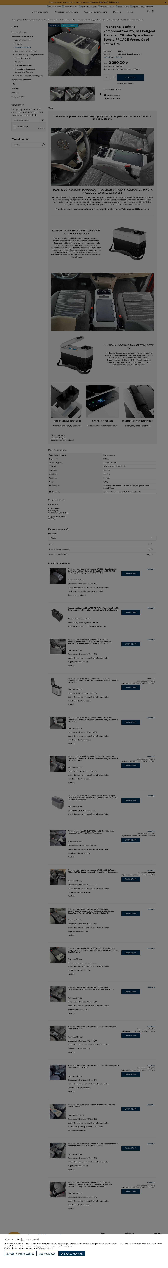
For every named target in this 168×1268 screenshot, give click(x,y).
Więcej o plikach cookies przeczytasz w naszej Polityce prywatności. (28, 1248)
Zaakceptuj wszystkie (71, 1254)
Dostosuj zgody (47, 1254)
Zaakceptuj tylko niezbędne (20, 1254)
